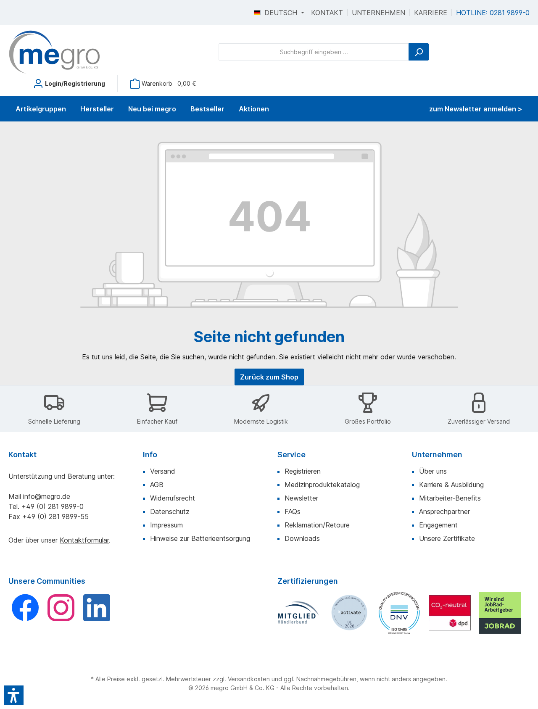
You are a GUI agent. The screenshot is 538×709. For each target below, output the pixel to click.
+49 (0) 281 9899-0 (52, 506)
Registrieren (303, 471)
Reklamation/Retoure (317, 525)
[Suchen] (419, 52)
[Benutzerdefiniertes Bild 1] (298, 612)
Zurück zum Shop (269, 377)
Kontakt (327, 12)
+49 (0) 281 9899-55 (55, 516)
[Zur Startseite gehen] (54, 52)
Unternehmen (378, 12)
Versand (162, 471)
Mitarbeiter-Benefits (450, 498)
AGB (157, 484)
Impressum (166, 525)
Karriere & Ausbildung (451, 484)
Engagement (438, 525)
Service (291, 454)
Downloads (302, 538)
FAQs (293, 511)
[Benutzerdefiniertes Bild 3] (399, 612)
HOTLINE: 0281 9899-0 (493, 12)
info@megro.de (46, 496)
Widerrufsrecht (172, 498)
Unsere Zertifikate (447, 538)
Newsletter (301, 498)
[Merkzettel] (18, 80)
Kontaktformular (84, 540)
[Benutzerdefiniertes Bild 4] (450, 612)
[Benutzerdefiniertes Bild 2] (349, 613)
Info (150, 454)
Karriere (430, 12)
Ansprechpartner (444, 511)
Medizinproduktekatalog (322, 484)
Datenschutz (170, 511)
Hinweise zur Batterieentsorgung (200, 538)
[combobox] (314, 52)
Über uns (433, 471)
